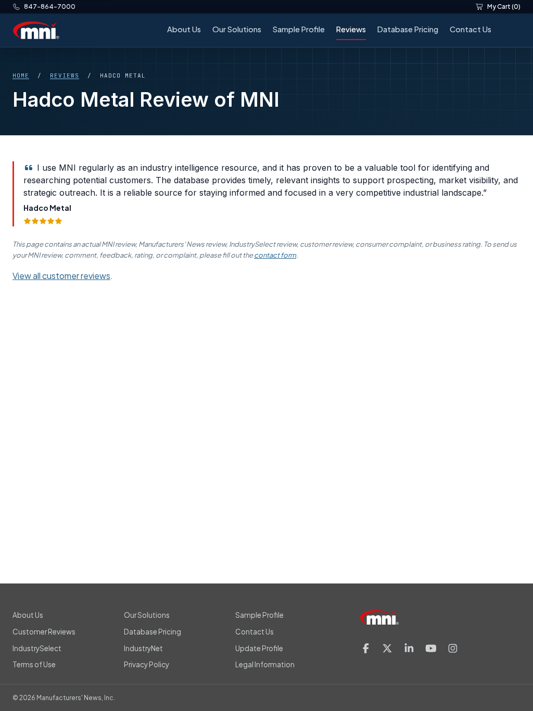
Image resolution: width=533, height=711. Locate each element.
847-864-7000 (49, 6)
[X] (387, 648)
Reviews (351, 29)
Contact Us (470, 29)
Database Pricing (407, 29)
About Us (184, 29)
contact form (275, 255)
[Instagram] (453, 648)
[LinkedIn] (409, 648)
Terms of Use (34, 664)
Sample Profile (299, 29)
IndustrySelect (36, 648)
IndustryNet (143, 648)
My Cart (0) (504, 6)
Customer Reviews (43, 631)
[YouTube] (431, 648)
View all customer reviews (61, 275)
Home (20, 75)
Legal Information (265, 664)
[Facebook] (366, 648)
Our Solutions (236, 29)
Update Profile (259, 648)
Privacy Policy (146, 664)
